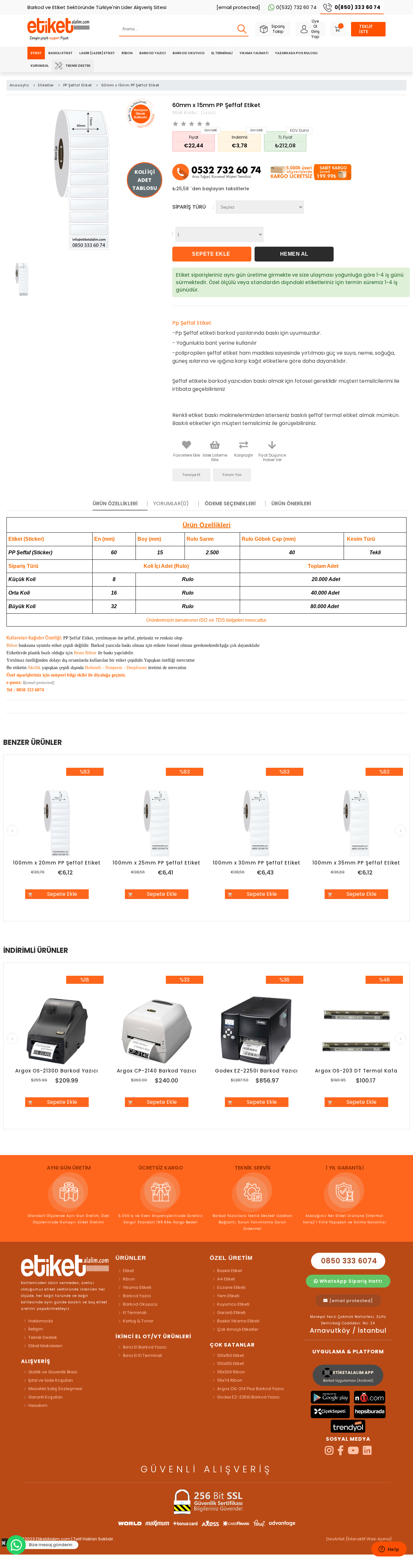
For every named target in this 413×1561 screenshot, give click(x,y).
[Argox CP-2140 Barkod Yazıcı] (157, 1031)
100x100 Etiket (230, 1363)
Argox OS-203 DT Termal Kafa (356, 1070)
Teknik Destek (78, 65)
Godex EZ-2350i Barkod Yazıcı (248, 1397)
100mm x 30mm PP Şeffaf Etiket (256, 862)
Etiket (36, 53)
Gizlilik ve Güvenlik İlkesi (52, 1372)
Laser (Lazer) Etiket (97, 53)
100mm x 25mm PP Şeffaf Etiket (156, 862)
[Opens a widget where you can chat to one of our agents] (389, 1550)
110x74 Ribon (229, 1380)
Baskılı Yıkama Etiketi (238, 1321)
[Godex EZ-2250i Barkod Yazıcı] (256, 1031)
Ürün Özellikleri (115, 504)
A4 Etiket (226, 1279)
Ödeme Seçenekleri (230, 504)
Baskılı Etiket (60, 53)
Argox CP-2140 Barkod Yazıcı (156, 1070)
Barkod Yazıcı (152, 53)
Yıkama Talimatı (253, 53)
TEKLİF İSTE (366, 29)
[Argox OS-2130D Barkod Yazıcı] (57, 1031)
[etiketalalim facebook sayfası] (340, 1452)
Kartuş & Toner (138, 1321)
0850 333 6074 (348, 1261)
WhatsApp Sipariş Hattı (350, 1281)
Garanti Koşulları (45, 1397)
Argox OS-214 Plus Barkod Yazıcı (250, 1389)
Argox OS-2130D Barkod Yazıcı (56, 1070)
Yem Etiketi (228, 1296)
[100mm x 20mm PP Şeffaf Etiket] (57, 823)
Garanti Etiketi (231, 1312)
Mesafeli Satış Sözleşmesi (55, 1389)
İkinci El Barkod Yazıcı (144, 1347)
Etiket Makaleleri (45, 1346)
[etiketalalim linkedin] (367, 1452)
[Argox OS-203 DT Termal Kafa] (356, 1031)
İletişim (35, 1329)
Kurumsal (40, 65)
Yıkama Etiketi (137, 1287)
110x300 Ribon (231, 1372)
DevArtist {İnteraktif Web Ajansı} (359, 1539)
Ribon (127, 53)
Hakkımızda (40, 1321)
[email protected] (39, 682)
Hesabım (37, 1405)
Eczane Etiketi (231, 1287)
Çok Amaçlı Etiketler (237, 1329)
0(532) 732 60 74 (296, 7)
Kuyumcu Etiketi (233, 1304)
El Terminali (222, 53)
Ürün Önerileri (291, 504)
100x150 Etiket (230, 1355)
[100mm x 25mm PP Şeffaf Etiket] (157, 823)
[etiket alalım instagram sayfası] (329, 1452)
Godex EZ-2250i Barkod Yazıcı (256, 1070)
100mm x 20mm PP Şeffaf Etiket (57, 862)
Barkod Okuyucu (189, 53)
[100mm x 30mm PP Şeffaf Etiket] (256, 823)
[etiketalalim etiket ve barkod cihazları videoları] (353, 1452)
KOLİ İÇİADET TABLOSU (144, 180)
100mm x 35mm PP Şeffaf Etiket (356, 862)
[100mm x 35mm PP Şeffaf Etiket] (356, 823)
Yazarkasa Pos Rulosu (296, 53)
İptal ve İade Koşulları (50, 1380)
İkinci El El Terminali (142, 1355)
